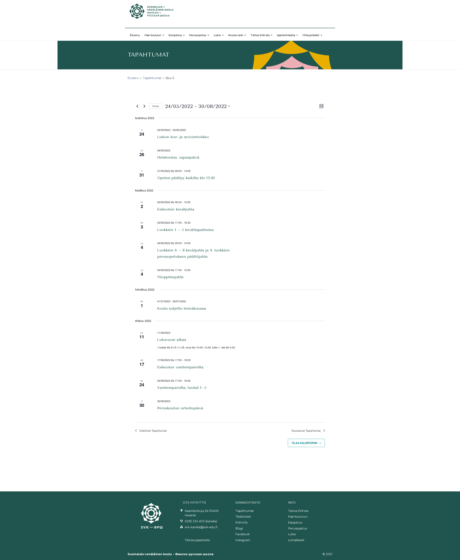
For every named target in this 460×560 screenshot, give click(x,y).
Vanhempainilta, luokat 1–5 (182, 388)
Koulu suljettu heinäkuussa (181, 308)
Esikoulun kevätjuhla (175, 209)
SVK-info (241, 522)
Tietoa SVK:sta (259, 35)
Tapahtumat (244, 511)
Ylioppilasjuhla (170, 277)
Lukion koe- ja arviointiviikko (183, 137)
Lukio (217, 35)
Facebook (242, 534)
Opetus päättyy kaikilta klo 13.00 (186, 178)
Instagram (242, 540)
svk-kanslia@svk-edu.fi (201, 527)
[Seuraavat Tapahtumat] (144, 106)
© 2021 (327, 554)
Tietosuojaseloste (197, 540)
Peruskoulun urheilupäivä (180, 408)
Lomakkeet (296, 540)
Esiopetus (175, 35)
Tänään (156, 106)
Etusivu (135, 35)
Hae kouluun (152, 35)
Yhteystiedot (310, 35)
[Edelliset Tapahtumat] (137, 106)
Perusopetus (197, 35)
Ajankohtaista (286, 35)
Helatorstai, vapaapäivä (178, 157)
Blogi (239, 528)
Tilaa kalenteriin (304, 443)
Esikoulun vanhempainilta (180, 367)
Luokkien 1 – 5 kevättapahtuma (185, 230)
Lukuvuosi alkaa (171, 340)
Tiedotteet (243, 516)
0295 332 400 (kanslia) (201, 521)
